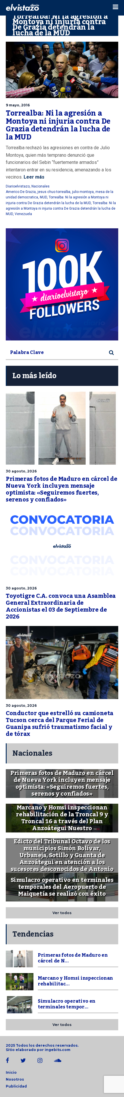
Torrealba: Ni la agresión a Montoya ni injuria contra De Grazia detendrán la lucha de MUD (61, 208)
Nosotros (15, 1079)
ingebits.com (57, 1050)
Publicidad (16, 1086)
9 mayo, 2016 (18, 105)
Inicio (11, 1072)
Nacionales (40, 186)
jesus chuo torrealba (53, 192)
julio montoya (83, 192)
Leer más (33, 177)
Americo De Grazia (21, 192)
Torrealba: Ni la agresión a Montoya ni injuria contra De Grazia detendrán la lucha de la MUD (58, 125)
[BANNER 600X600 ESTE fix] (62, 284)
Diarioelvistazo (18, 186)
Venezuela (23, 214)
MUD (43, 197)
